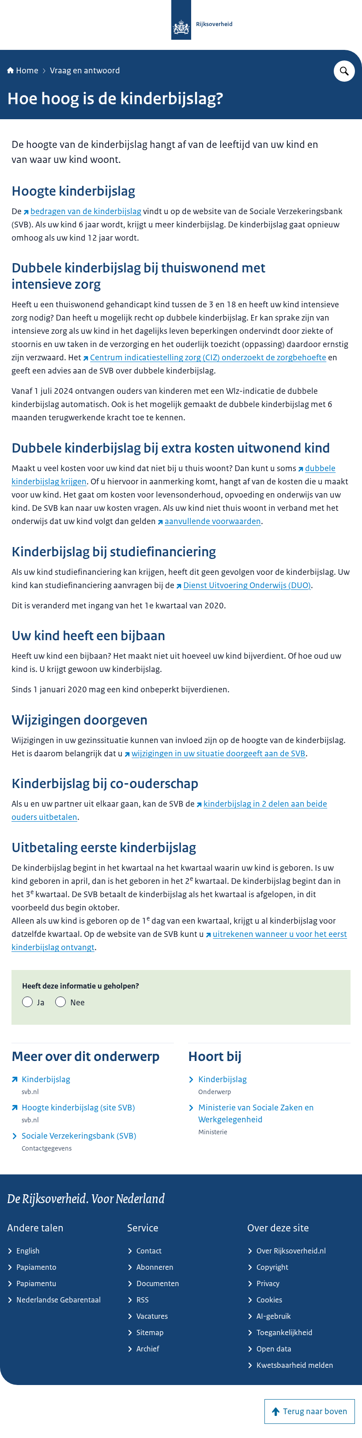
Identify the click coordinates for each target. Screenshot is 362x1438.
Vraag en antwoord (85, 70)
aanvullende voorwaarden (213, 521)
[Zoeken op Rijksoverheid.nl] (344, 71)
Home (27, 70)
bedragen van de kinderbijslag (85, 211)
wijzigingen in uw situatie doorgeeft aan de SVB (218, 753)
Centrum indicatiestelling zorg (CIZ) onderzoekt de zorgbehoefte (208, 357)
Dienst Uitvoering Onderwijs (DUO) (247, 585)
